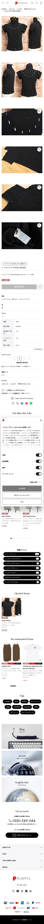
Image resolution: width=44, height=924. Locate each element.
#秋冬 (16, 701)
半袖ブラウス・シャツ (24, 384)
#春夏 (8, 707)
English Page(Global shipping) (24, 398)
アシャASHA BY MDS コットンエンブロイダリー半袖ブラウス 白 (11, 520)
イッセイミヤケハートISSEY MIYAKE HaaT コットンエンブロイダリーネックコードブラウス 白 (32, 521)
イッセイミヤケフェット (21, 563)
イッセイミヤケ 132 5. (21, 582)
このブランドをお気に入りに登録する (14, 264)
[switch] (39, 461)
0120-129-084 (23, 820)
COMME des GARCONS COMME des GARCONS (32, 667)
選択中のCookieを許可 (22, 495)
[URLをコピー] (13, 403)
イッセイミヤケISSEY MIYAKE (14, 267)
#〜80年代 (7, 701)
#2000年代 (17, 707)
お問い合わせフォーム (24, 835)
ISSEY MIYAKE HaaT (29, 516)
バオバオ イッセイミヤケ (21, 577)
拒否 (22, 502)
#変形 (36, 707)
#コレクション (35, 701)
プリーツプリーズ (21, 554)
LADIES (5, 513)
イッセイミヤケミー (21, 573)
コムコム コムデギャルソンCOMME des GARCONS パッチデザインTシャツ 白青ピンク (32, 673)
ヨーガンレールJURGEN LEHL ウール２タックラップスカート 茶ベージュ (11, 671)
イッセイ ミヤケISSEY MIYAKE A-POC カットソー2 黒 (11, 624)
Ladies (6, 280)
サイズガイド (38, 349)
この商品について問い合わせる (15, 390)
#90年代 (24, 701)
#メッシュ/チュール (28, 712)
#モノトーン (14, 712)
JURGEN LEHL (6, 666)
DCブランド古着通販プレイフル (24, 919)
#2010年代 (27, 707)
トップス (13, 384)
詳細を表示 (34, 482)
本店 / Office (23, 885)
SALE (11, 663)
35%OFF (18, 663)
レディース (5, 384)
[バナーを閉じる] (41, 420)
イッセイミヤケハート (21, 568)
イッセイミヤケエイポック (21, 559)
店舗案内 (16, 393)
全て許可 (22, 488)
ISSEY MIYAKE (6, 516)
